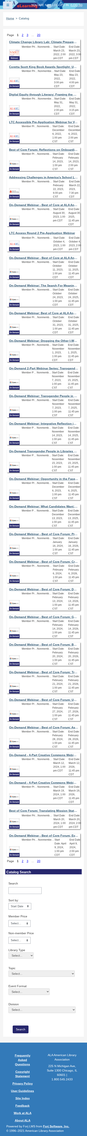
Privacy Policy (22, 1083)
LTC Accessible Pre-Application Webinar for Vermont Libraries (43, 122)
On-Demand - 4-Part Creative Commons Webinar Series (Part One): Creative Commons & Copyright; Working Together (43, 755)
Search (13, 883)
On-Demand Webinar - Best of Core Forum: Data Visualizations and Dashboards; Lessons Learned (43, 589)
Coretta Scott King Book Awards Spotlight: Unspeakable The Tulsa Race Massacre (43, 67)
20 (38, 35)
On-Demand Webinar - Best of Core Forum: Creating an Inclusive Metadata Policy (43, 561)
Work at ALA (22, 1113)
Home (10, 18)
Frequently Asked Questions (22, 1060)
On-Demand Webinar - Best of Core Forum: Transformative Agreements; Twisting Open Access (43, 672)
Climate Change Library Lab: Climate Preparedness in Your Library (43, 42)
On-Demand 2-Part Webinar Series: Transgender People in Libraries (43, 368)
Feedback (22, 1105)
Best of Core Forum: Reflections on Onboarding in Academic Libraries (43, 149)
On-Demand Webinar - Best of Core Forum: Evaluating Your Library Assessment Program (43, 835)
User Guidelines (22, 1091)
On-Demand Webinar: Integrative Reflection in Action (43, 423)
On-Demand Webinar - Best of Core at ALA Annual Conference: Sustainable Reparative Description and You (43, 258)
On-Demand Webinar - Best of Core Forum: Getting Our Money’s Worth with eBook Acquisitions (43, 617)
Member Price (17, 916)
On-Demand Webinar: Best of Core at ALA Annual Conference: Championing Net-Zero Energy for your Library (43, 313)
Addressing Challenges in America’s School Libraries (43, 177)
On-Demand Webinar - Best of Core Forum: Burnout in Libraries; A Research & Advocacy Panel (43, 644)
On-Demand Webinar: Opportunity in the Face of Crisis (43, 479)
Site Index (22, 1098)
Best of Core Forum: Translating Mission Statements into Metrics (43, 810)
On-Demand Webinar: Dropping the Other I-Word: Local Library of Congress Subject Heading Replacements (43, 340)
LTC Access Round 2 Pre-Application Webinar (42, 233)
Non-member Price (21, 933)
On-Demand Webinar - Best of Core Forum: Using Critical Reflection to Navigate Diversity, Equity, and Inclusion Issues (43, 699)
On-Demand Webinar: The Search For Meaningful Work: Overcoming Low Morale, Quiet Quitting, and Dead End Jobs (43, 285)
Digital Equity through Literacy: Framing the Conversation (43, 94)
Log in (76, 5)
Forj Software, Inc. (56, 1126)
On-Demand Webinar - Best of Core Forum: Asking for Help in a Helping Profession (43, 727)
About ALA (22, 1120)
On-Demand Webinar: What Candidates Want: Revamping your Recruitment (43, 506)
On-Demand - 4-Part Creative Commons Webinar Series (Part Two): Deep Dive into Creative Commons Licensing (43, 782)
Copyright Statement (22, 1074)
